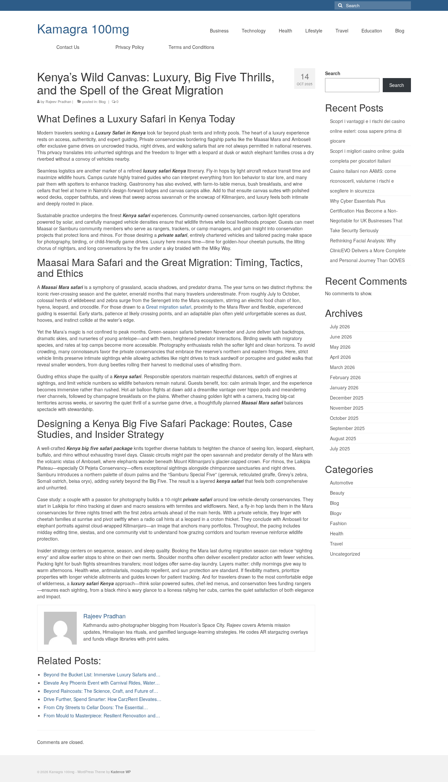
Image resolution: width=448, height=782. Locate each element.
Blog (102, 101)
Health (336, 533)
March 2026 (342, 367)
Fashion (338, 523)
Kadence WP (121, 772)
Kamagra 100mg (83, 28)
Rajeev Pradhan (58, 101)
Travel (336, 543)
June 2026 (341, 336)
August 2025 (343, 438)
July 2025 (340, 448)
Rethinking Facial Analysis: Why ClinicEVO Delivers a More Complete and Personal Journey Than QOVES (368, 250)
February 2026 (345, 377)
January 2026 (344, 387)
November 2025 (346, 407)
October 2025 (344, 418)
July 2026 (340, 326)
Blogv (335, 513)
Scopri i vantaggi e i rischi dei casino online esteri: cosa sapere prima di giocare (367, 131)
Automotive (341, 482)
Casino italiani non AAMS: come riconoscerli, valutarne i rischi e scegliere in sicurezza (363, 181)
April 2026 (340, 357)
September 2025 (347, 428)
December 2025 (346, 397)
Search (332, 73)
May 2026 (340, 346)
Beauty (337, 492)
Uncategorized (345, 553)
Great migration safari (168, 306)
